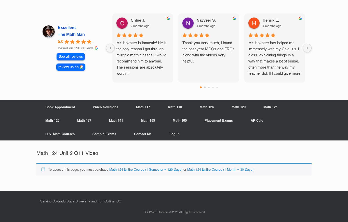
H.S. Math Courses (60, 133)
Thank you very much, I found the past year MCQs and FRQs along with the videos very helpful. (208, 52)
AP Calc (257, 120)
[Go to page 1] (205, 87)
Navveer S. (206, 20)
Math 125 (270, 106)
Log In (174, 133)
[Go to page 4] (216, 87)
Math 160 (180, 120)
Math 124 (207, 106)
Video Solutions (105, 106)
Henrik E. (271, 20)
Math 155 (148, 120)
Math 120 (239, 106)
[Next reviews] (307, 48)
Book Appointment (60, 106)
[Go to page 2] (208, 87)
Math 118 (175, 106)
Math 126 (52, 120)
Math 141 (116, 120)
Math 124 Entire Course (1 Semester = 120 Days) (145, 169)
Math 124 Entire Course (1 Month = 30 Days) (220, 169)
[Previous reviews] (110, 48)
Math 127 (84, 120)
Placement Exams (219, 120)
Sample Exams (104, 133)
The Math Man (71, 34)
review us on (68, 67)
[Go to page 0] (201, 87)
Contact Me (143, 133)
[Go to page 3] (212, 87)
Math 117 (143, 106)
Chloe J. (138, 20)
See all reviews (71, 56)
